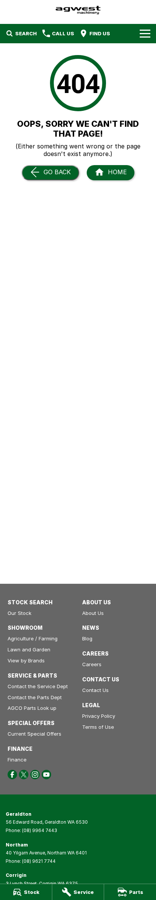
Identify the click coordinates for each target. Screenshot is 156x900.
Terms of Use (98, 727)
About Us (93, 613)
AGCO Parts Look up (32, 708)
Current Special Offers (34, 734)
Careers (91, 664)
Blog (87, 638)
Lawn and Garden (29, 649)
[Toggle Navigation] (145, 33)
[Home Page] (78, 10)
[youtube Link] (46, 774)
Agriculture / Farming (33, 638)
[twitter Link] (23, 774)
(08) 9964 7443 (39, 830)
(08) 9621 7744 (39, 861)
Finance (17, 760)
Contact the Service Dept (38, 686)
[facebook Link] (12, 774)
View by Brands (26, 660)
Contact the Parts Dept (35, 697)
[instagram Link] (35, 774)
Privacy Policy (98, 716)
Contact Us (95, 690)
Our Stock (19, 613)
